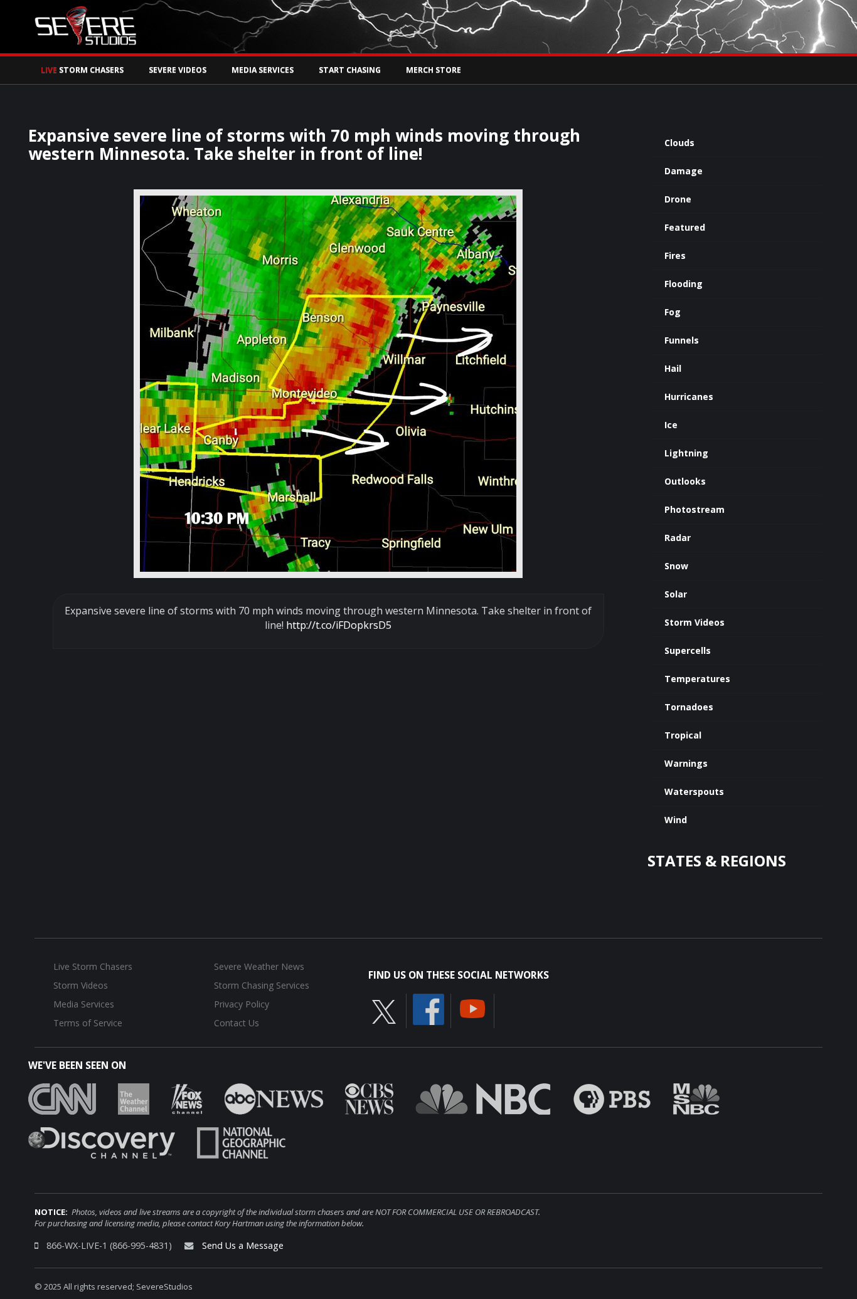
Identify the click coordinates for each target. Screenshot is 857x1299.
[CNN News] (62, 1097)
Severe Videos (177, 70)
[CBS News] (369, 1097)
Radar (677, 538)
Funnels (681, 340)
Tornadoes (688, 707)
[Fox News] (187, 1097)
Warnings (686, 763)
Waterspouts (694, 791)
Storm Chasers (82, 70)
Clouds (679, 143)
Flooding (683, 284)
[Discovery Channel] (101, 1141)
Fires (675, 255)
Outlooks (685, 481)
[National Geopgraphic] (241, 1141)
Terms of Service (87, 1023)
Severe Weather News (259, 966)
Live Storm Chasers (92, 966)
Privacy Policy (241, 1004)
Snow (676, 566)
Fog (672, 312)
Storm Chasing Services (261, 985)
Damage (683, 171)
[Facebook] (428, 1008)
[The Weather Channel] (133, 1097)
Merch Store (433, 70)
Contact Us (236, 1023)
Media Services (263, 70)
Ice (671, 425)
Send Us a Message (243, 1245)
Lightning (686, 453)
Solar (675, 594)
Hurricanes (688, 396)
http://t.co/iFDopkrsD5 (338, 625)
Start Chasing (350, 70)
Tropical (682, 735)
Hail (672, 368)
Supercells (687, 650)
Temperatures (697, 679)
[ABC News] (274, 1097)
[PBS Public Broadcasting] (612, 1097)
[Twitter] (384, 1010)
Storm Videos (694, 622)
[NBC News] (483, 1097)
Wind (675, 820)
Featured (684, 227)
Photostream (694, 509)
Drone (677, 199)
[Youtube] (472, 1007)
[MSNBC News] (696, 1097)
